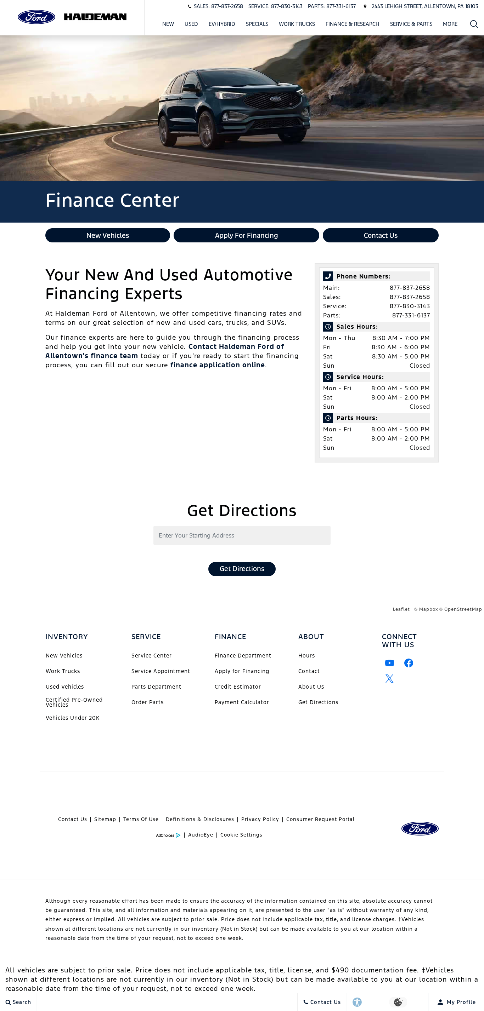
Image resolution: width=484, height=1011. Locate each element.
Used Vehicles (65, 686)
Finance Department (243, 655)
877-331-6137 (411, 315)
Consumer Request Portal (320, 819)
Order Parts (147, 702)
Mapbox (428, 609)
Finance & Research (352, 24)
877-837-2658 (410, 288)
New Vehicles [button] (107, 235)
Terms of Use (141, 819)
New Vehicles (64, 655)
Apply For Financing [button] (246, 235)
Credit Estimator (238, 686)
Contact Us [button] (381, 235)
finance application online (217, 365)
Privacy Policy (260, 819)
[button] (474, 23)
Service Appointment (160, 671)
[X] (390, 678)
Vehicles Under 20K (73, 717)
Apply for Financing (242, 671)
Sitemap (105, 819)
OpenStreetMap (463, 609)
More (450, 25)
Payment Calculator (242, 702)
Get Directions (242, 568)
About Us (311, 686)
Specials (257, 24)
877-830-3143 (410, 306)
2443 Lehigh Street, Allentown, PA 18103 (425, 6)
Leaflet (401, 609)
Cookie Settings (241, 835)
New (168, 24)
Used (191, 24)
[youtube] (390, 663)
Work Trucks (296, 25)
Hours (306, 655)
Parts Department (156, 686)
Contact (309, 671)
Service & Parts (411, 24)
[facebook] (409, 663)
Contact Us (72, 819)
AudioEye (200, 835)
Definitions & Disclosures (200, 819)
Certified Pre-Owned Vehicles (74, 702)
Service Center (151, 655)
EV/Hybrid (222, 24)
